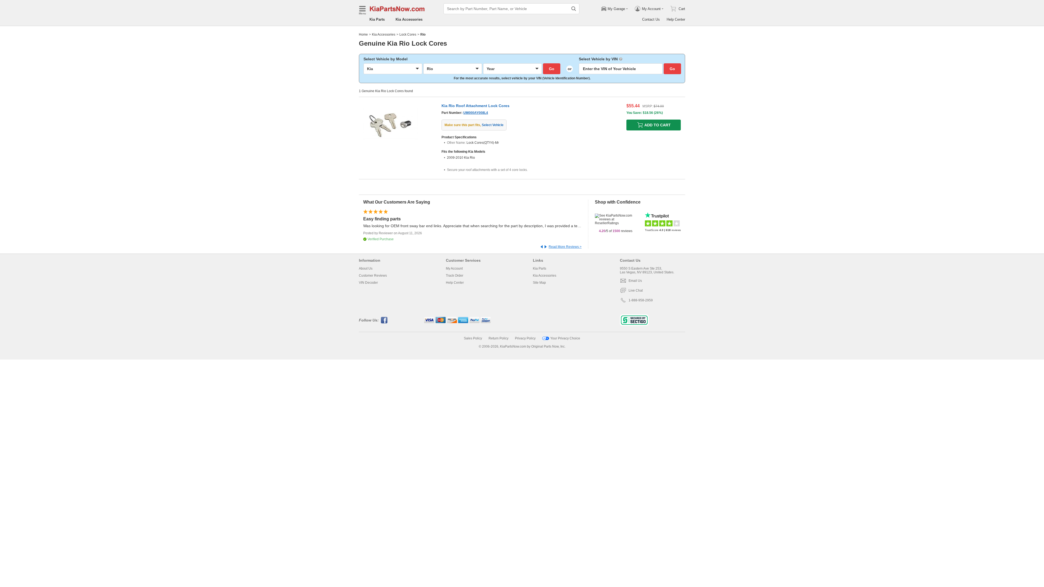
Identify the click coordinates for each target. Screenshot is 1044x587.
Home (363, 34)
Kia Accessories (409, 19)
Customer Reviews (373, 275)
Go (551, 69)
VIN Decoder (368, 283)
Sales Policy (473, 338)
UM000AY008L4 (475, 113)
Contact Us (651, 19)
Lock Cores (407, 34)
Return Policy (498, 338)
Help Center (676, 19)
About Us (365, 268)
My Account (454, 268)
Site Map (539, 283)
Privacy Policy (525, 338)
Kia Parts (377, 19)
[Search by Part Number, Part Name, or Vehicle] (573, 8)
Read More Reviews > (565, 247)
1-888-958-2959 (641, 300)
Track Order (454, 275)
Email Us (635, 281)
